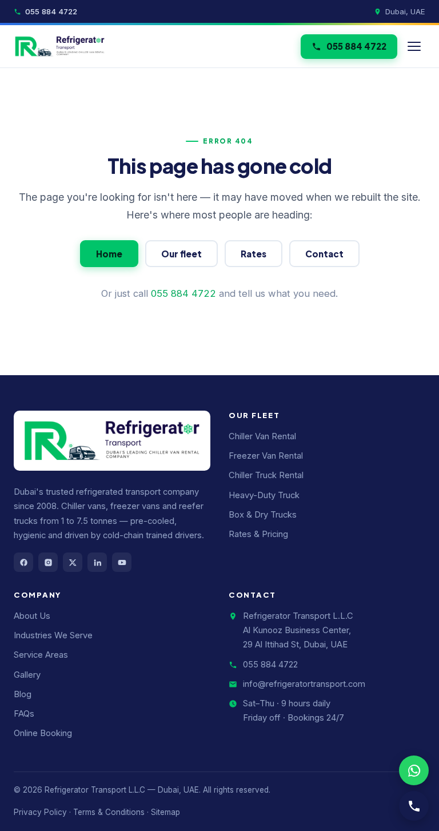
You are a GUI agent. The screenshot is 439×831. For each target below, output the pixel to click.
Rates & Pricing (258, 534)
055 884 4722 (51, 11)
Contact (324, 253)
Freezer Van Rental (266, 456)
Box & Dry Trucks (263, 515)
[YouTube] (121, 562)
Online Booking (43, 733)
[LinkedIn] (97, 562)
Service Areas (41, 655)
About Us (32, 616)
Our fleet (181, 253)
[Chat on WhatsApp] (414, 770)
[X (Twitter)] (72, 562)
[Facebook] (23, 562)
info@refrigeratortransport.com (304, 684)
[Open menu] (414, 46)
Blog (22, 694)
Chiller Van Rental (262, 436)
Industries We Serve (53, 635)
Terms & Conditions (109, 812)
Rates (253, 253)
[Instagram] (48, 562)
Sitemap (165, 812)
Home (109, 253)
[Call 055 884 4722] (414, 806)
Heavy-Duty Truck (264, 495)
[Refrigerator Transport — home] (60, 46)
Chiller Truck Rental (266, 475)
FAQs (24, 714)
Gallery (27, 675)
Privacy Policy (40, 812)
